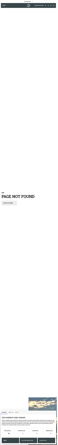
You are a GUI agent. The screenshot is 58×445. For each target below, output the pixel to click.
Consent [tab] (4, 412)
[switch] (21, 433)
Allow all (43, 440)
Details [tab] (11, 412)
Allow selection (27, 440)
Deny (5, 440)
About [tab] (17, 412)
